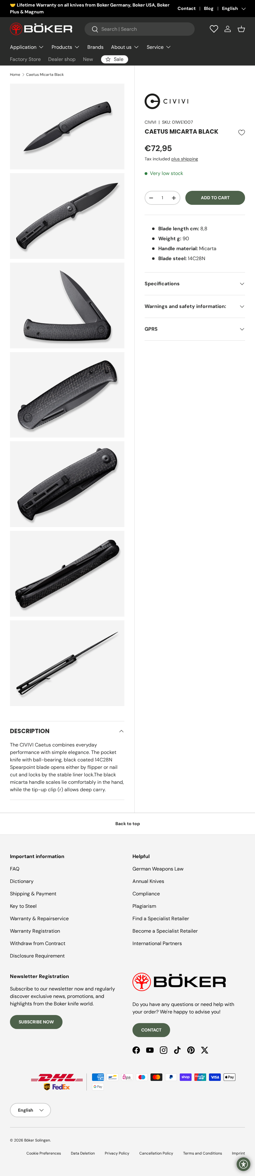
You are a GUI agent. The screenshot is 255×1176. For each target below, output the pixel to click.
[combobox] (140, 29)
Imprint (238, 1153)
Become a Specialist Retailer (165, 931)
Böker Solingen (37, 1140)
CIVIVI (150, 122)
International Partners (157, 943)
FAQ (14, 869)
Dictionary (22, 881)
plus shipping (184, 159)
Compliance (146, 893)
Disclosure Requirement (37, 956)
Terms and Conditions (202, 1153)
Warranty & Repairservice (39, 918)
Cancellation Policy (156, 1153)
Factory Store (25, 59)
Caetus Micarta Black (45, 74)
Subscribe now (36, 1022)
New (88, 59)
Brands (95, 47)
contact (151, 1030)
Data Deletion (83, 1153)
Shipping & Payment (33, 893)
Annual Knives (148, 881)
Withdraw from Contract (37, 943)
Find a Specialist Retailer (160, 918)
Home (15, 74)
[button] (241, 29)
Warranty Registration (35, 931)
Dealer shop (62, 59)
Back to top (127, 823)
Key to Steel (23, 906)
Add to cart (215, 197)
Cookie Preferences (43, 1153)
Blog (209, 8)
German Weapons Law (157, 869)
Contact (187, 8)
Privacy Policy (117, 1153)
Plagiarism (144, 906)
